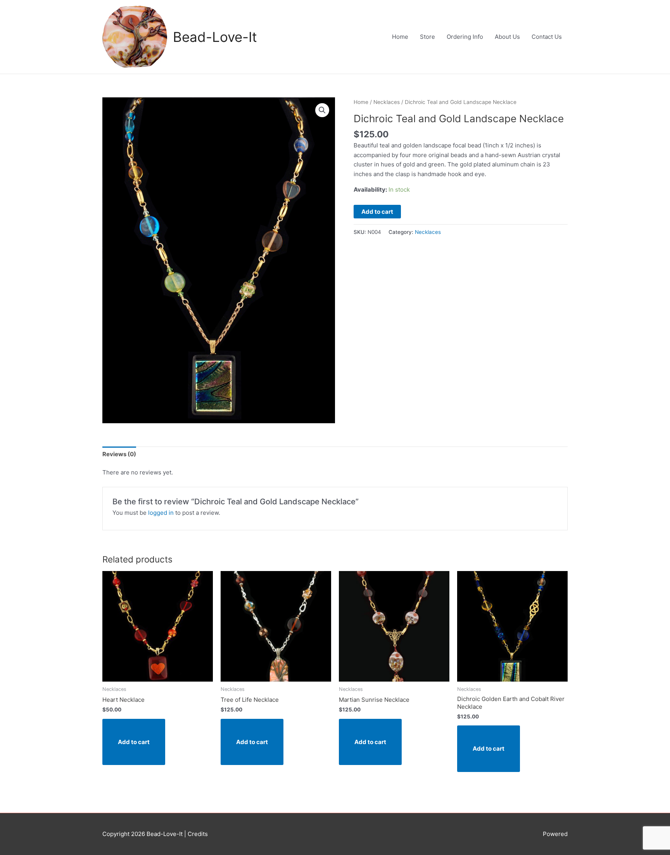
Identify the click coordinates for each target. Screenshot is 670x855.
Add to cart (377, 211)
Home (400, 36)
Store (427, 36)
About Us (507, 36)
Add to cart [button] (134, 742)
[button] (322, 110)
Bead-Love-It (215, 37)
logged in (161, 512)
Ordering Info (465, 36)
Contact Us (547, 36)
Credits (198, 834)
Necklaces (386, 102)
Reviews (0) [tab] (119, 454)
